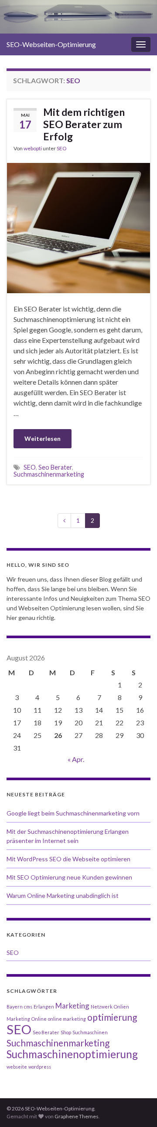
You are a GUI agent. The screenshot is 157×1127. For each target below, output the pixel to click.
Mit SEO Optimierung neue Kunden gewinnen (69, 877)
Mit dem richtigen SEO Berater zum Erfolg (84, 124)
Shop (66, 1032)
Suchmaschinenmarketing (49, 474)
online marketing (67, 1019)
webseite (17, 1066)
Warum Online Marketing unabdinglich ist (63, 895)
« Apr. (76, 759)
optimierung (112, 1017)
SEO (62, 148)
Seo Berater (55, 467)
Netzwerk (102, 1006)
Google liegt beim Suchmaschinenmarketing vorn (73, 813)
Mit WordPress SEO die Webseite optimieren (68, 859)
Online (39, 1019)
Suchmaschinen (90, 1032)
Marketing (72, 1005)
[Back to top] (137, 1107)
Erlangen (44, 1006)
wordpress (39, 1066)
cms (28, 1006)
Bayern (15, 1006)
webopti (33, 148)
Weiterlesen (42, 438)
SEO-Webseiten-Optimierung (51, 44)
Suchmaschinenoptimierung (72, 1054)
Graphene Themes (77, 1116)
